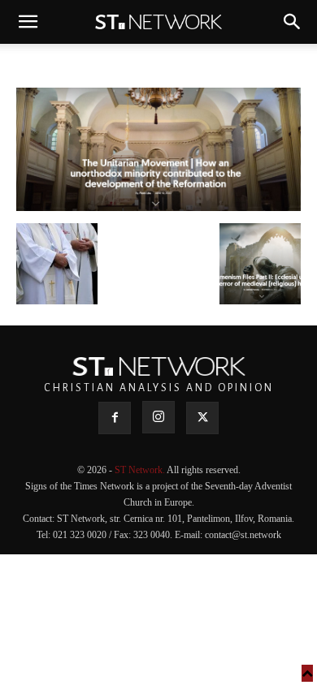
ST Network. (141, 470)
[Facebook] (114, 418)
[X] (202, 418)
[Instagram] (158, 417)
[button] (28, 22)
